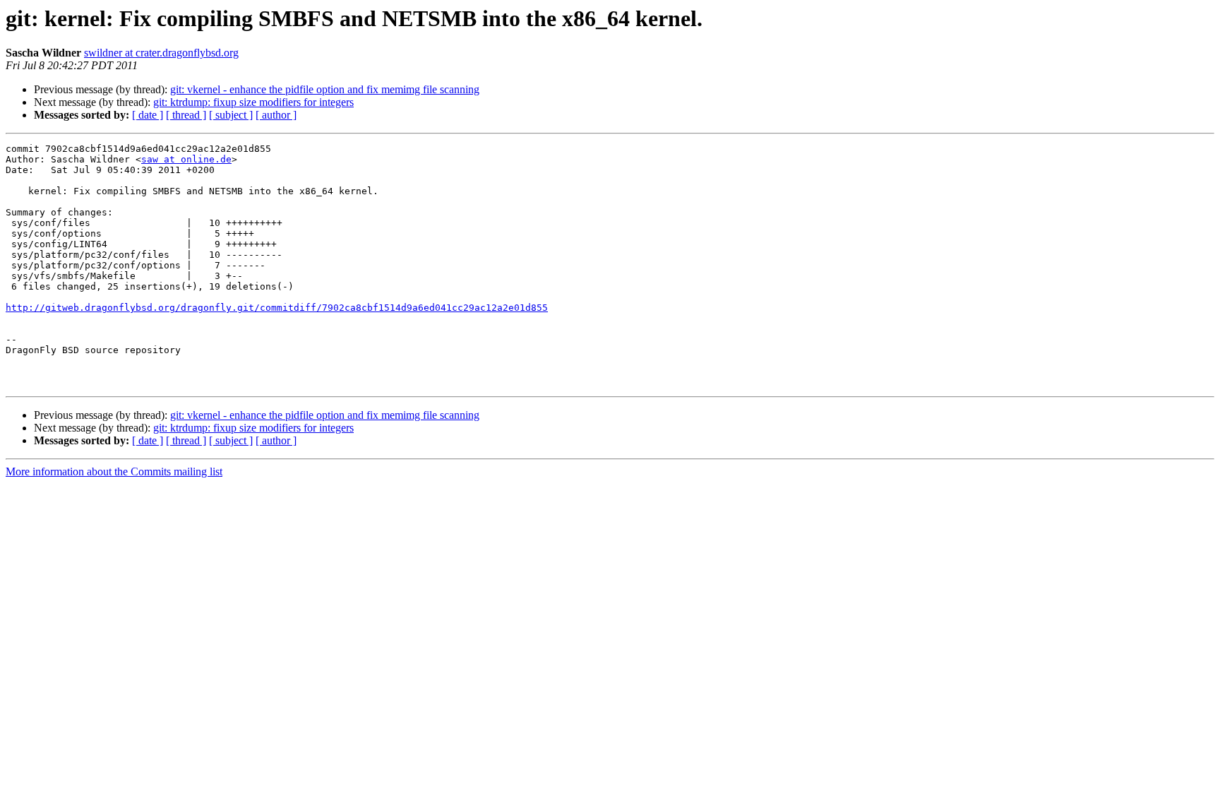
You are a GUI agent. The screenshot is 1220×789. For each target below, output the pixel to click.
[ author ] (276, 115)
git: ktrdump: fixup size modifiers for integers (253, 102)
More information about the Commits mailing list (114, 471)
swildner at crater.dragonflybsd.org (161, 53)
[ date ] (147, 115)
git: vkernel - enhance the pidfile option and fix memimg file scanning (324, 89)
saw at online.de (186, 159)
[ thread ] (186, 115)
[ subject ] (231, 115)
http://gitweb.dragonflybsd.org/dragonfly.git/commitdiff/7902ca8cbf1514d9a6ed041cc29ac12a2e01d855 (277, 307)
